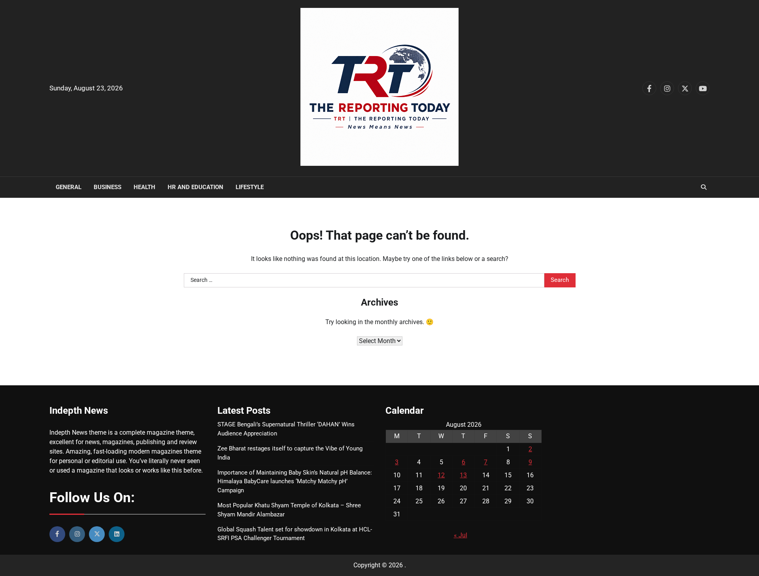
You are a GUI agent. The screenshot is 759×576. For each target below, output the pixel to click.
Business (107, 187)
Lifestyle (250, 187)
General (68, 187)
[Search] (704, 187)
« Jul (460, 535)
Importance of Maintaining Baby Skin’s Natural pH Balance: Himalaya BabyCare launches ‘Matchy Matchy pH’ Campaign (294, 481)
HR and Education (195, 187)
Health (144, 187)
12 (441, 475)
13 (463, 475)
